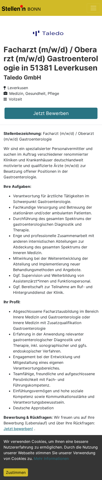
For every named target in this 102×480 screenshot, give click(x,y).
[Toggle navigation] (93, 8)
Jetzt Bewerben (51, 113)
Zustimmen (16, 472)
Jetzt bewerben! (18, 428)
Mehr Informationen (51, 458)
